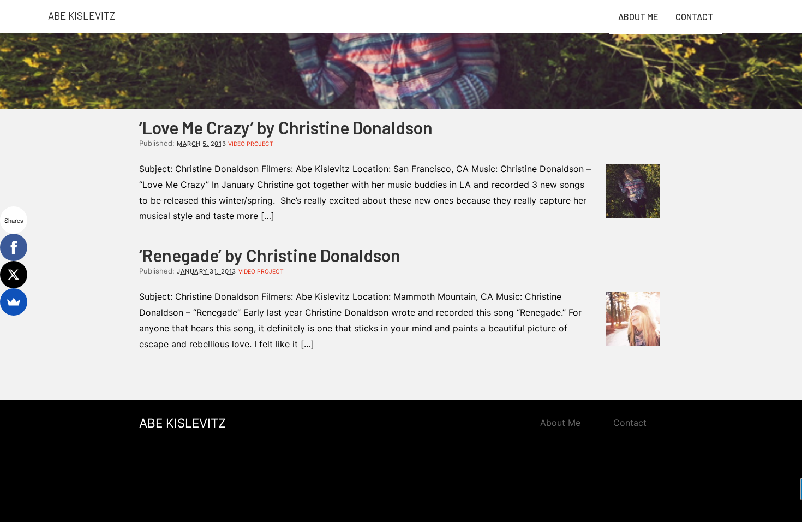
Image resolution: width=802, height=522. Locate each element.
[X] (13, 274)
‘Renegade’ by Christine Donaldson (269, 255)
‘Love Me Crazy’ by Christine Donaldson (286, 127)
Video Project (250, 143)
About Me (638, 16)
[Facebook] (13, 247)
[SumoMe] (13, 302)
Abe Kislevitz (81, 15)
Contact (694, 16)
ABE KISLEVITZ (182, 423)
